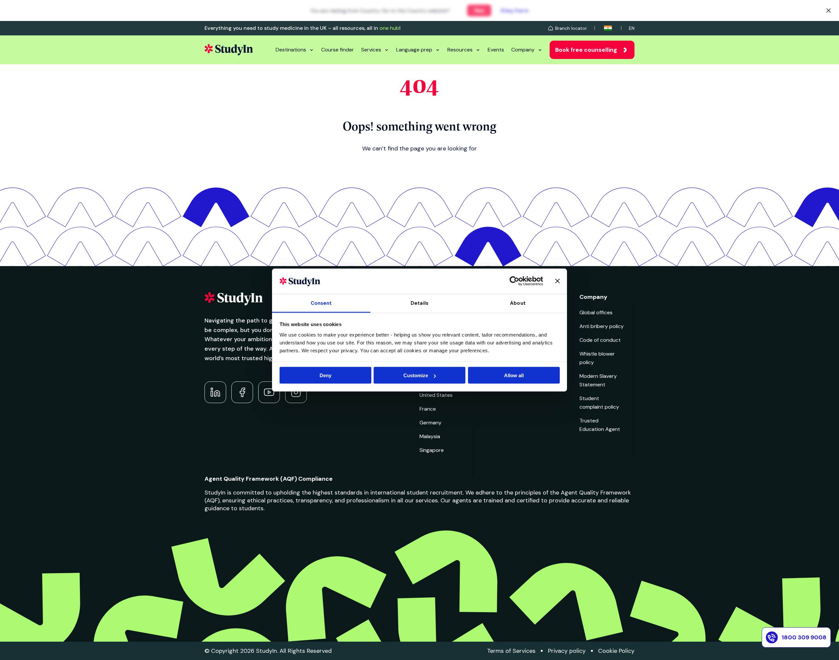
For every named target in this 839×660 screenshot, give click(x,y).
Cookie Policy (616, 651)
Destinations (291, 49)
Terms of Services (511, 651)
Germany (430, 422)
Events (496, 49)
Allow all (514, 375)
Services (371, 49)
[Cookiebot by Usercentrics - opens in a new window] (514, 281)
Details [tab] (419, 303)
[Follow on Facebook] (242, 392)
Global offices (596, 312)
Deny (325, 375)
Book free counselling (586, 50)
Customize (415, 375)
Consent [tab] (321, 303)
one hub (389, 28)
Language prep (414, 49)
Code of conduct (600, 340)
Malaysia (430, 436)
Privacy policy (567, 651)
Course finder (337, 49)
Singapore (432, 450)
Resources (460, 49)
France (428, 408)
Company (523, 49)
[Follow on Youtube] (269, 392)
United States (436, 395)
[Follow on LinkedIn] (215, 392)
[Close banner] (557, 281)
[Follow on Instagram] (296, 392)
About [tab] (518, 303)
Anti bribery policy (601, 326)
